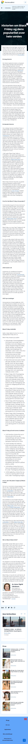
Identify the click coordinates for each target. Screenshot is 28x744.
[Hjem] (2, 7)
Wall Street (20, 70)
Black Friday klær (18, 522)
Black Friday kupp (15, 159)
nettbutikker (10, 490)
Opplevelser (7, 729)
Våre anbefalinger (7, 734)
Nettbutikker (8, 7)
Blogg (7, 720)
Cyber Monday (15, 190)
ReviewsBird (21, 54)
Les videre (14, 598)
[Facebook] (5, 608)
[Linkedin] (10, 608)
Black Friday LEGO (12, 218)
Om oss (8, 725)
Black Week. (10, 496)
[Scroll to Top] (24, 740)
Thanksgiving (6, 135)
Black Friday (10, 505)
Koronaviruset (20, 274)
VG (22, 526)
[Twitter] (8, 608)
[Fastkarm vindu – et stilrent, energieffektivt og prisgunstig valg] (14, 622)
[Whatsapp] (13, 608)
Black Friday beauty (15, 507)
